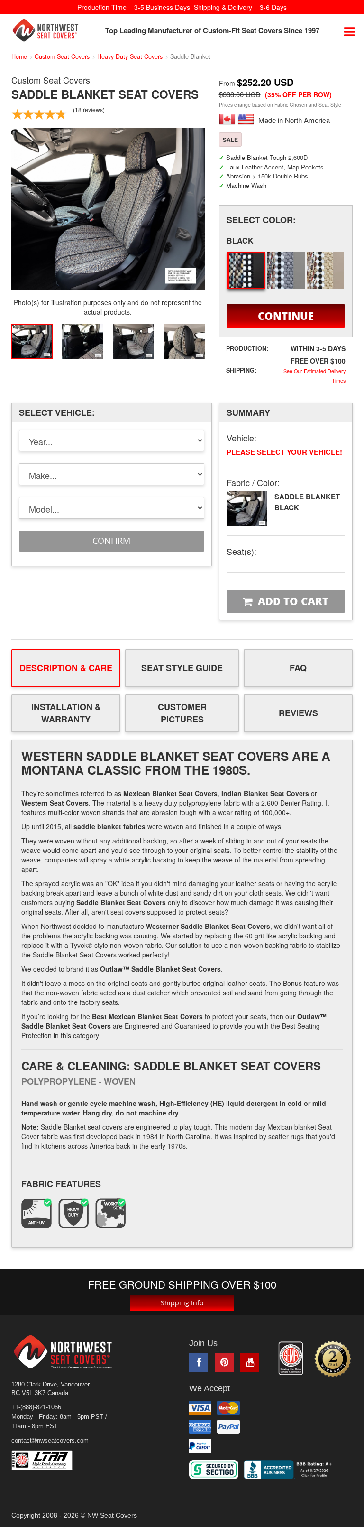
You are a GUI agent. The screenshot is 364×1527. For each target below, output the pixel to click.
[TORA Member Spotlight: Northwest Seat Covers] (290, 1358)
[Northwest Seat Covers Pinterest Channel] (224, 1362)
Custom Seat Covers (62, 56)
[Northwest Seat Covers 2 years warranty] (333, 1359)
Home (19, 56)
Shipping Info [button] (182, 1302)
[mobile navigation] (349, 30)
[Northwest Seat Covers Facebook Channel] (198, 1362)
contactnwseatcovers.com (50, 1440)
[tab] (65, 668)
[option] (108, 209)
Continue (286, 315)
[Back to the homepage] (45, 30)
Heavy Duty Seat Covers (130, 56)
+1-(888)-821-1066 (36, 1407)
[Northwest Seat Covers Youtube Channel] (249, 1362)
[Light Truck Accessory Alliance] (48, 1460)
